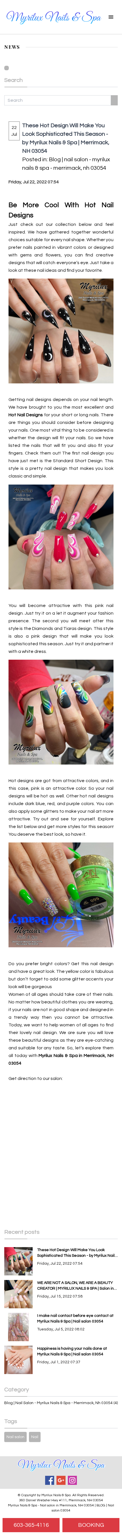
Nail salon (15, 1437)
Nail (34, 1437)
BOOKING (91, 1525)
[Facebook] (49, 1480)
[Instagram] (72, 1480)
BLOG (101, 1505)
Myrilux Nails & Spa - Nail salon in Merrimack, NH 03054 (51, 1505)
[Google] (61, 1480)
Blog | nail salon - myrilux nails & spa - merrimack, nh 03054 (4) (61, 1403)
